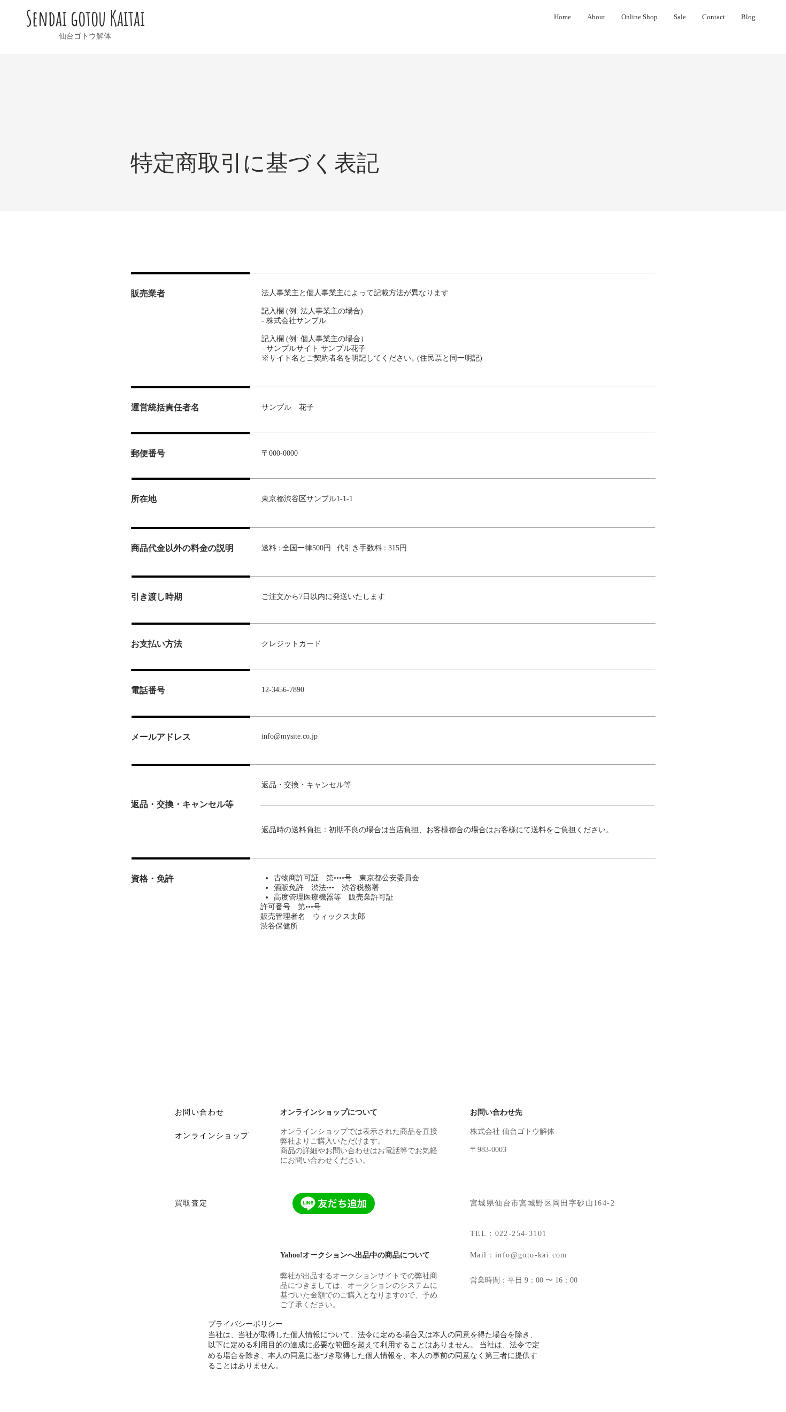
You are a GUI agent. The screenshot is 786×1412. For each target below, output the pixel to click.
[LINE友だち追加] (333, 1203)
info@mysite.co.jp (289, 736)
